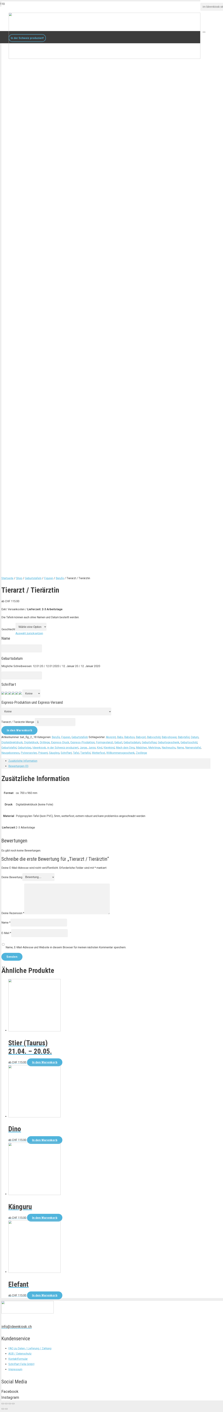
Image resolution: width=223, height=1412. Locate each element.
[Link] (104, 57)
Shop (19, 578)
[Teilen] (6, 1403)
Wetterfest (98, 752)
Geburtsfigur (149, 742)
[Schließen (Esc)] (2, 1403)
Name (180, 747)
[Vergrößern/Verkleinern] (13, 1403)
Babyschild (153, 737)
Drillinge (45, 742)
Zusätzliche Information (22, 761)
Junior (92, 747)
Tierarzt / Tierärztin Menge (17, 722)
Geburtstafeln (33, 578)
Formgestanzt (104, 742)
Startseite (7, 578)
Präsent (43, 752)
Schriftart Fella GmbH (21, 1364)
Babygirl (141, 737)
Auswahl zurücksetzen (29, 633)
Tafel (76, 752)
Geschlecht (8, 629)
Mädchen (141, 747)
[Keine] (2, 693)
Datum (195, 737)
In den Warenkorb (19, 730)
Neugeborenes (10, 752)
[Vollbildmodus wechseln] (9, 1403)
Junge (83, 747)
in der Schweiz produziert (62, 747)
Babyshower (169, 737)
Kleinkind (109, 747)
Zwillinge (141, 752)
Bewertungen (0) (18, 766)
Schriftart (66, 752)
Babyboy (129, 737)
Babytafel (184, 737)
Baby (120, 737)
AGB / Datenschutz (20, 1353)
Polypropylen (29, 752)
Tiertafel (85, 752)
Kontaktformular (18, 1359)
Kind (99, 747)
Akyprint (111, 737)
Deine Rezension (12, 913)
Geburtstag (24, 747)
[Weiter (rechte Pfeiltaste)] (6, 1408)
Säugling (54, 752)
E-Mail (6, 933)
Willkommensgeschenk (120, 752)
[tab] (109, 761)
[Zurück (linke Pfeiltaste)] (2, 1408)
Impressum (15, 1369)
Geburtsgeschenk (168, 742)
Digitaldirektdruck (12, 742)
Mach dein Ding (125, 747)
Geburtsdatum (132, 742)
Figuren (48, 578)
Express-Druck (60, 742)
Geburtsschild (188, 742)
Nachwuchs (169, 747)
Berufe (60, 578)
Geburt (118, 742)
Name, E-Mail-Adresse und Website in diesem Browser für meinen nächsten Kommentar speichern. (66, 947)
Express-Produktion (82, 742)
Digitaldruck (31, 742)
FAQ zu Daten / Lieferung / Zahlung (29, 1348)
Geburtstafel (9, 747)
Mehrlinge (154, 747)
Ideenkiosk (39, 747)
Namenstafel (193, 747)
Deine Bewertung (11, 877)
